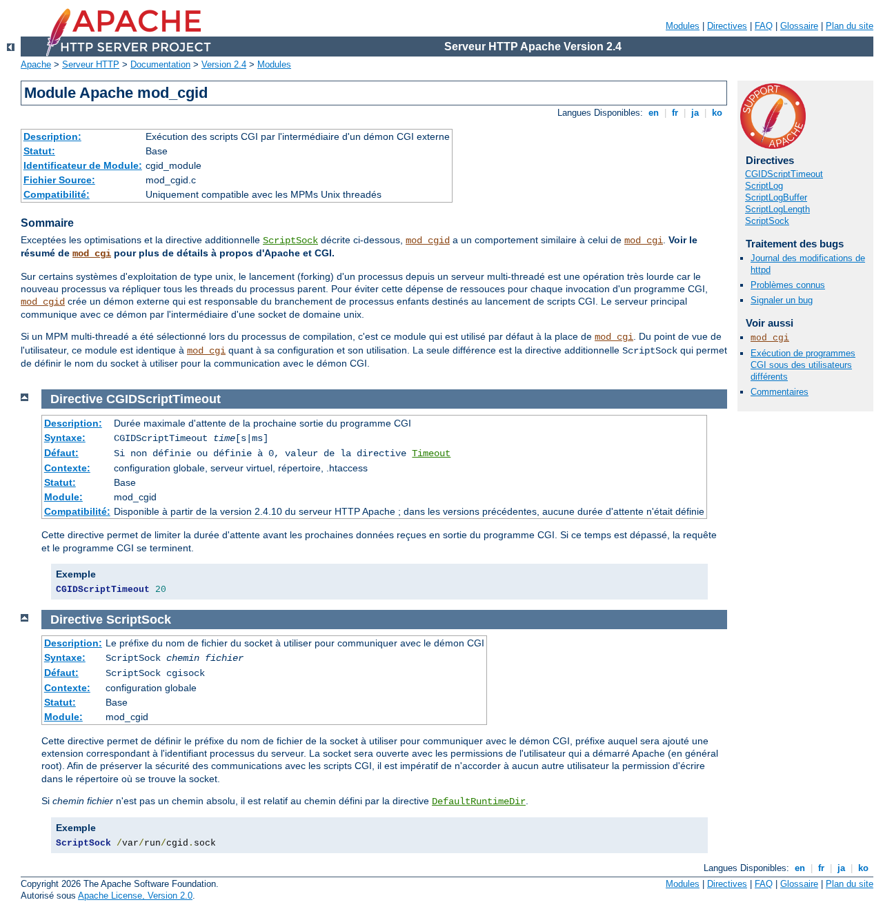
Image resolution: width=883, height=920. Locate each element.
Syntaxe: (65, 437)
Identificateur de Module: (82, 165)
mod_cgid (428, 240)
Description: (52, 136)
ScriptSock (290, 240)
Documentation (160, 64)
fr (675, 113)
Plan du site (849, 26)
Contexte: (67, 467)
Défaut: (61, 452)
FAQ (764, 26)
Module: (63, 496)
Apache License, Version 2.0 (135, 895)
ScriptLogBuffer (776, 197)
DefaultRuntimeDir (479, 801)
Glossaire (799, 26)
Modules (683, 26)
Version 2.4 (223, 64)
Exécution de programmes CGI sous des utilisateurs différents (803, 365)
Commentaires (779, 392)
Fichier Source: (59, 179)
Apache (36, 64)
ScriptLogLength (777, 209)
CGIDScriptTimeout (784, 174)
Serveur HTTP (90, 64)
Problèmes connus (788, 285)
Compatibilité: (56, 194)
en (654, 113)
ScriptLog (764, 186)
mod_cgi (643, 240)
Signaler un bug (782, 300)
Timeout (431, 453)
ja (695, 113)
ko (717, 113)
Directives (727, 26)
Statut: (39, 150)
